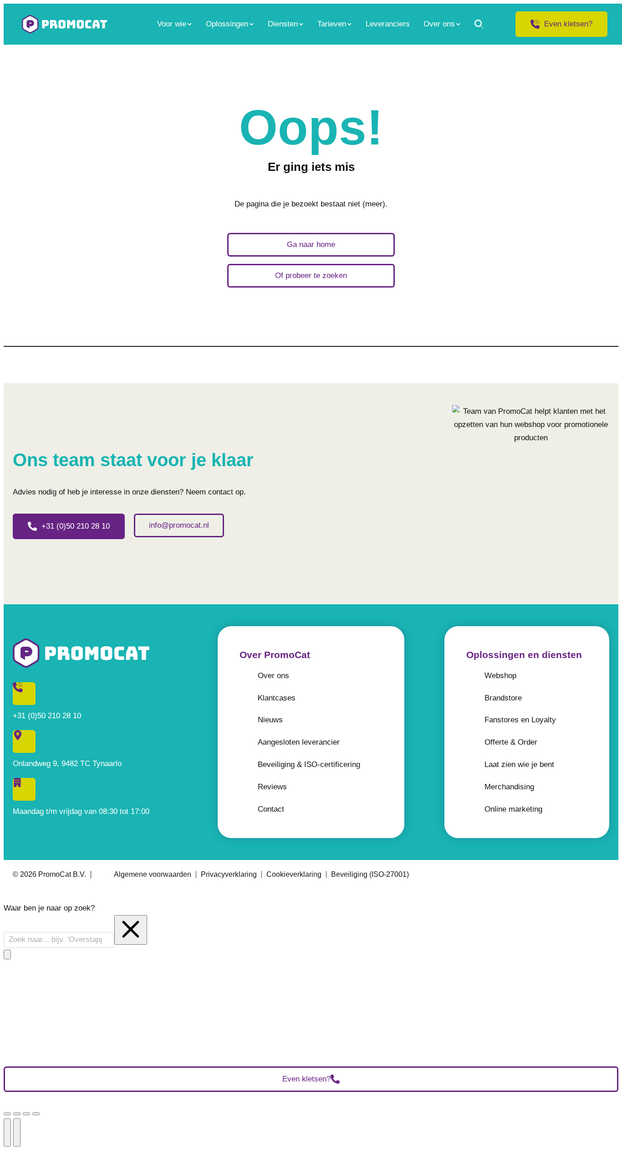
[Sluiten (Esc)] (7, 1113)
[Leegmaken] (130, 930)
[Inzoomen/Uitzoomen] (36, 1113)
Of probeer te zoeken (311, 275)
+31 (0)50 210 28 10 (75, 526)
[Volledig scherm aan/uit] (26, 1113)
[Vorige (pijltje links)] (7, 1132)
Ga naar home (311, 244)
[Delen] (16, 1113)
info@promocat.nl (179, 525)
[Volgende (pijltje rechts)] (16, 1132)
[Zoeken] (479, 24)
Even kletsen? (568, 24)
